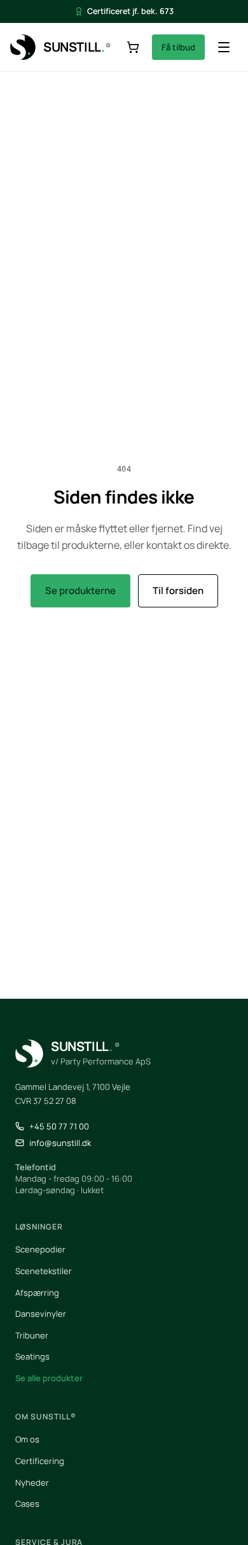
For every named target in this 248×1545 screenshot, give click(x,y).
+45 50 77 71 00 (59, 1126)
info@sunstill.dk (60, 1143)
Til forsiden (178, 590)
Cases (27, 1503)
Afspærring (37, 1292)
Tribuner (31, 1335)
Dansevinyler (40, 1313)
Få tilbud (178, 47)
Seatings (32, 1356)
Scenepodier (40, 1249)
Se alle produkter (49, 1378)
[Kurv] (133, 47)
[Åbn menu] (224, 47)
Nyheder (32, 1482)
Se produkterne (80, 590)
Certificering (39, 1461)
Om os (27, 1439)
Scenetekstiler (43, 1271)
